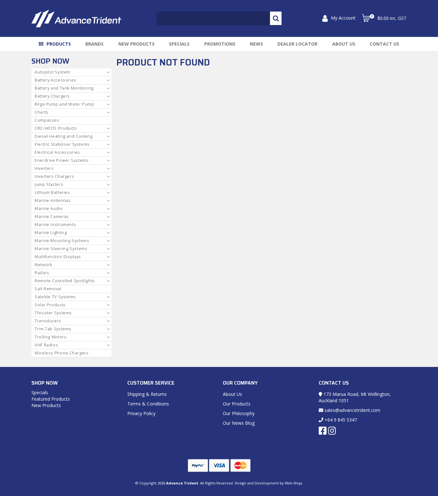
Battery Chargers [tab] (52, 96)
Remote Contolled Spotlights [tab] (65, 280)
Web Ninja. (294, 483)
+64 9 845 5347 (340, 420)
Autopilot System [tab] (52, 72)
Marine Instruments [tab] (55, 224)
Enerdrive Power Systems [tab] (62, 160)
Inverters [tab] (44, 168)
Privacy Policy (141, 413)
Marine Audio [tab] (49, 208)
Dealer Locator (297, 44)
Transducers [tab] (48, 321)
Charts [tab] (41, 112)
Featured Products (50, 399)
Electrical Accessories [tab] (57, 152)
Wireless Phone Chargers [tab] (62, 353)
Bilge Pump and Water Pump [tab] (64, 104)
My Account (343, 18)
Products (58, 44)
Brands (94, 44)
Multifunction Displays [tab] (58, 256)
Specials (179, 44)
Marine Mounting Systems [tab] (62, 240)
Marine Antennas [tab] (53, 200)
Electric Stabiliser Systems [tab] (62, 144)
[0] (366, 18)
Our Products (236, 404)
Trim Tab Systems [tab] (53, 329)
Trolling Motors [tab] (50, 337)
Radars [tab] (42, 272)
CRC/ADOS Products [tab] (56, 128)
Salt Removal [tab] (48, 289)
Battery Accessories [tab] (55, 80)
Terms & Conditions (148, 404)
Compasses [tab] (47, 120)
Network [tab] (43, 264)
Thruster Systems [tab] (53, 313)
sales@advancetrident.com (351, 410)
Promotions (219, 44)
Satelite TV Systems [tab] (55, 297)
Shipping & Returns (147, 394)
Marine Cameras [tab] (52, 216)
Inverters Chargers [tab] (54, 176)
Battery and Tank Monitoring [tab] (64, 88)
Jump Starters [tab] (49, 184)
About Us (343, 44)
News (256, 44)
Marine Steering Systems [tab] (61, 248)
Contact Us (384, 44)
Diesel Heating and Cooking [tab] (63, 136)
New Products (136, 44)
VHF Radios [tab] (46, 345)
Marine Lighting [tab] (51, 232)
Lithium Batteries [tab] (52, 192)
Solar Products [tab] (50, 305)
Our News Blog (239, 423)
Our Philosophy (239, 413)
